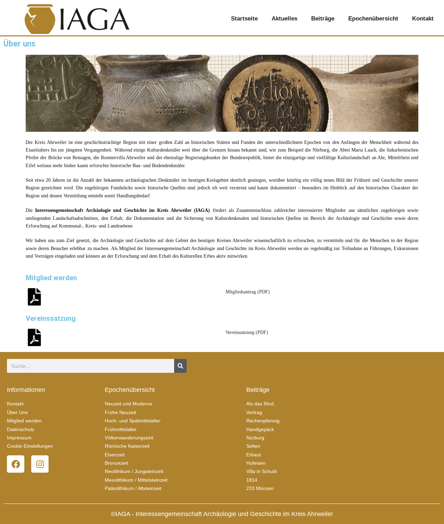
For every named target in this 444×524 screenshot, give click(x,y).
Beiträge (322, 18)
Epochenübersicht (373, 18)
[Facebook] (15, 464)
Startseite (244, 18)
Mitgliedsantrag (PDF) (247, 291)
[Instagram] (40, 464)
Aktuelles (284, 18)
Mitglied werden (51, 278)
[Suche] (180, 366)
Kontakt (423, 18)
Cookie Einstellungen (30, 446)
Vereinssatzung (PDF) (246, 332)
